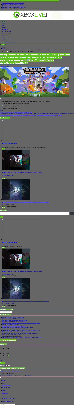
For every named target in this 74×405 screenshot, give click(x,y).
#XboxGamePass (21, 103)
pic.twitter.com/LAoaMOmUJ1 (21, 106)
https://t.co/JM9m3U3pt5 (9, 106)
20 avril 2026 (5, 175)
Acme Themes (28, 375)
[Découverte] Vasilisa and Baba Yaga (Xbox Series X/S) (14, 6)
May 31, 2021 (17, 108)
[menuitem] (3, 380)
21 (5, 355)
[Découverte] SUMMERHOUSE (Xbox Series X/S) (13, 4)
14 (5, 353)
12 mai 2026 (5, 146)
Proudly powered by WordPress (7, 375)
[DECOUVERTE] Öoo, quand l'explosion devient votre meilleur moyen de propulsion (21, 9)
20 (4, 355)
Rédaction (7, 66)
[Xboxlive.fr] (31, 19)
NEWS (1, 110)
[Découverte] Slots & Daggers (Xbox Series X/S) (13, 3)
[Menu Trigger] (0, 377)
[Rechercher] (72, 213)
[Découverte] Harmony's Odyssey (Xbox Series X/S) (14, 7)
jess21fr (9, 146)
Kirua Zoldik (11, 175)
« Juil (1, 360)
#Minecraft (40, 101)
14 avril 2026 (5, 204)
